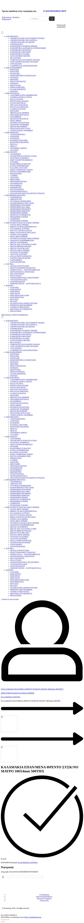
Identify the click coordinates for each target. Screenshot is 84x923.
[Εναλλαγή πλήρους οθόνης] (4, 919)
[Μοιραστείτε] (6, 919)
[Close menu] (2, 317)
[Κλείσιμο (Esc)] (8, 919)
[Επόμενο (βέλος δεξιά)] (4, 921)
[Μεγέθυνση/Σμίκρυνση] (2, 919)
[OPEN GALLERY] (31, 689)
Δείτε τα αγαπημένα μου (32, 917)
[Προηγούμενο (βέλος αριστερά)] (2, 921)
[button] (63, 689)
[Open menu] (2, 32)
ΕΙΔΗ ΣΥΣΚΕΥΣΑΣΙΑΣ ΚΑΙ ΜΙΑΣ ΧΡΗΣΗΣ (17, 693)
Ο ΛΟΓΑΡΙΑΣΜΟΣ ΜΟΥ (54, 11)
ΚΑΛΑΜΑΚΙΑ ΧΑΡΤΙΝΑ (10, 697)
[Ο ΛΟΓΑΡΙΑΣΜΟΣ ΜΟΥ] (46, 4)
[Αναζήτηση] (52, 18)
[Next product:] (42, 747)
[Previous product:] (42, 717)
